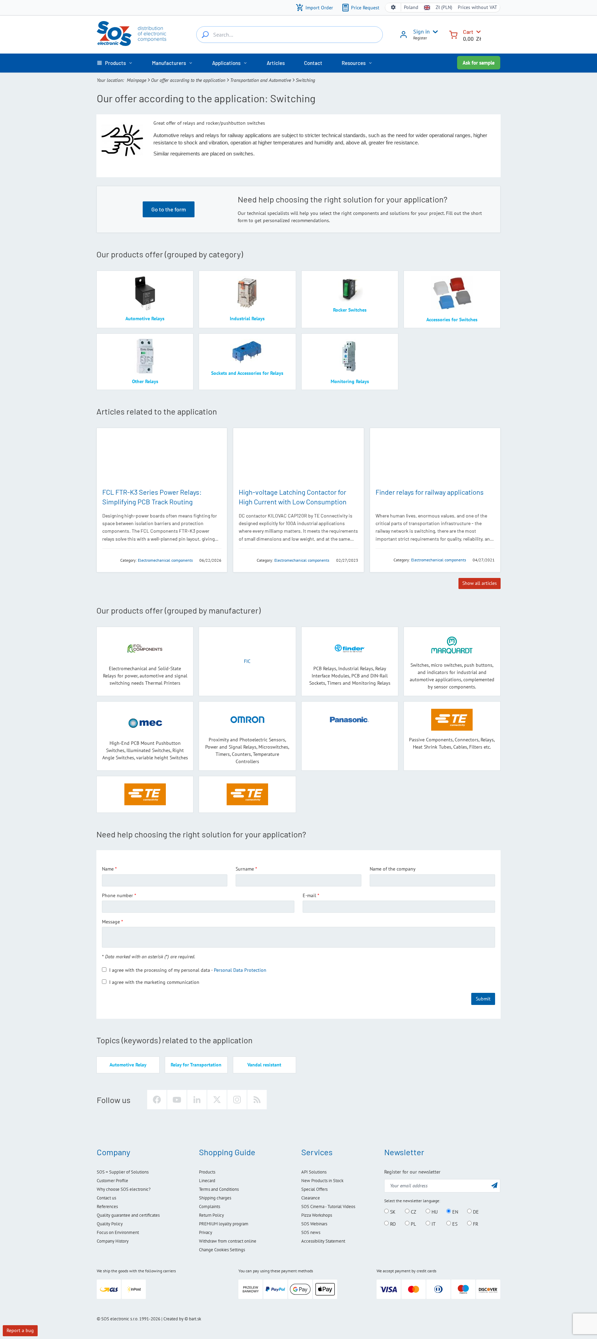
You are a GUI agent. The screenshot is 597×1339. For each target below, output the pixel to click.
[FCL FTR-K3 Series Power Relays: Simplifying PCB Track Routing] (161, 458)
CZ (412, 1211)
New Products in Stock (322, 1181)
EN (454, 1211)
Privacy (205, 1232)
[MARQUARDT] (452, 645)
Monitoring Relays (350, 381)
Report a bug (20, 1330)
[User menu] (434, 32)
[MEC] (145, 723)
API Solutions (313, 1172)
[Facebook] (157, 1099)
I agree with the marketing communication (154, 982)
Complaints (209, 1206)
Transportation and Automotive (260, 80)
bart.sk (195, 1319)
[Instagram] (237, 1099)
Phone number (117, 895)
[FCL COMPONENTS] (109, 559)
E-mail (309, 895)
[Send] (494, 1185)
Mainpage (136, 80)
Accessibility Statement (323, 1241)
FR (475, 1224)
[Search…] (205, 34)
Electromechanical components (165, 560)
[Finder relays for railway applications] (435, 458)
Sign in (421, 31)
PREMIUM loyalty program (223, 1224)
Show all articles (479, 583)
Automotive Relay (128, 1065)
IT (433, 1224)
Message (111, 922)
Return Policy (211, 1215)
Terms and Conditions (219, 1189)
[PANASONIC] (350, 720)
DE (475, 1211)
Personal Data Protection (240, 970)
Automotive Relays (144, 318)
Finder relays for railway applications (430, 492)
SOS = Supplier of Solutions (123, 1172)
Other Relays (145, 381)
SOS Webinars (314, 1224)
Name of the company (393, 869)
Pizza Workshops (316, 1215)
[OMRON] (247, 720)
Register (420, 37)
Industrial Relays (247, 318)
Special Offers (314, 1189)
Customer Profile (112, 1181)
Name (108, 869)
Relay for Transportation (196, 1065)
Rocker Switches (350, 310)
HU (434, 1211)
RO (392, 1224)
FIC (247, 661)
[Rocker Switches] (350, 289)
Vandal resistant (264, 1065)
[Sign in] (403, 37)
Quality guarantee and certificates (128, 1215)
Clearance (310, 1198)
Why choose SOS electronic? (124, 1189)
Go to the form (168, 209)
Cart (468, 31)
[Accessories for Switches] (452, 294)
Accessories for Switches (451, 319)
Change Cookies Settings (222, 1250)
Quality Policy (110, 1224)
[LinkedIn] (197, 1099)
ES (454, 1224)
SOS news (310, 1232)
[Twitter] (217, 1099)
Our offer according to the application (188, 80)
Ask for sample (479, 62)
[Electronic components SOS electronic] (131, 33)
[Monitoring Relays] (350, 356)
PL (412, 1224)
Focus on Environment (118, 1232)
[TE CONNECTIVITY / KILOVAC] (145, 794)
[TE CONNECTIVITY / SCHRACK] (247, 794)
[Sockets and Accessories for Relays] (247, 352)
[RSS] (257, 1099)
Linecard (207, 1181)
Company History (113, 1241)
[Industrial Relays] (247, 293)
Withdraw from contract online (227, 1241)
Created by (173, 1319)
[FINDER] (382, 559)
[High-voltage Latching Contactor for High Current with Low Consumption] (298, 458)
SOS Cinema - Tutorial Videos (328, 1206)
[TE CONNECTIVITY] (246, 559)
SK (392, 1211)
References (107, 1206)
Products (207, 1172)
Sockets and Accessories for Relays (247, 373)
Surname (245, 869)
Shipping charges (215, 1198)
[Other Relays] (145, 356)
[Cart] (453, 34)
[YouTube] (177, 1099)
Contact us (106, 1198)
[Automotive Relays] (145, 293)
